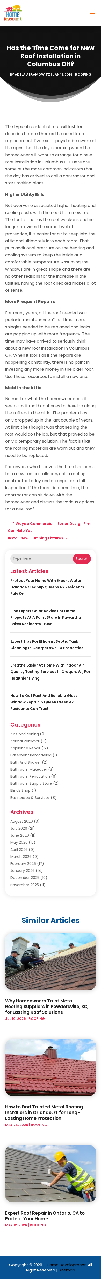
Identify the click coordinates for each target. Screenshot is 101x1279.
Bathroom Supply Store (31, 783)
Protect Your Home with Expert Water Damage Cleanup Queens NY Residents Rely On (47, 587)
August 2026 (21, 821)
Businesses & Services (30, 797)
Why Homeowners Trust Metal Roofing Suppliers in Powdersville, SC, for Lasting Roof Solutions (46, 1006)
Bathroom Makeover (28, 769)
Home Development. (67, 1265)
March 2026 (21, 856)
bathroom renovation (30, 776)
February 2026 (23, 863)
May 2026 (19, 842)
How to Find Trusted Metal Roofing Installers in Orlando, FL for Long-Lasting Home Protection (44, 1112)
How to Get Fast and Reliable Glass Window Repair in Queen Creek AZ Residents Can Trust (44, 702)
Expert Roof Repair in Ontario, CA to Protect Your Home (45, 1216)
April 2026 (19, 849)
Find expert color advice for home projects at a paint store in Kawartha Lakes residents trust (45, 617)
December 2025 (24, 877)
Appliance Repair (25, 748)
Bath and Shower (25, 762)
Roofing (83, 74)
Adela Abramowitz (32, 74)
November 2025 (24, 885)
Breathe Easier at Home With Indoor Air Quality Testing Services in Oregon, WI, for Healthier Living (50, 672)
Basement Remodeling (31, 755)
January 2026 (22, 870)
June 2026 (19, 835)
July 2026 (18, 828)
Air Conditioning (24, 734)
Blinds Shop (20, 790)
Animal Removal (25, 741)
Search (82, 558)
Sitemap (67, 1270)
